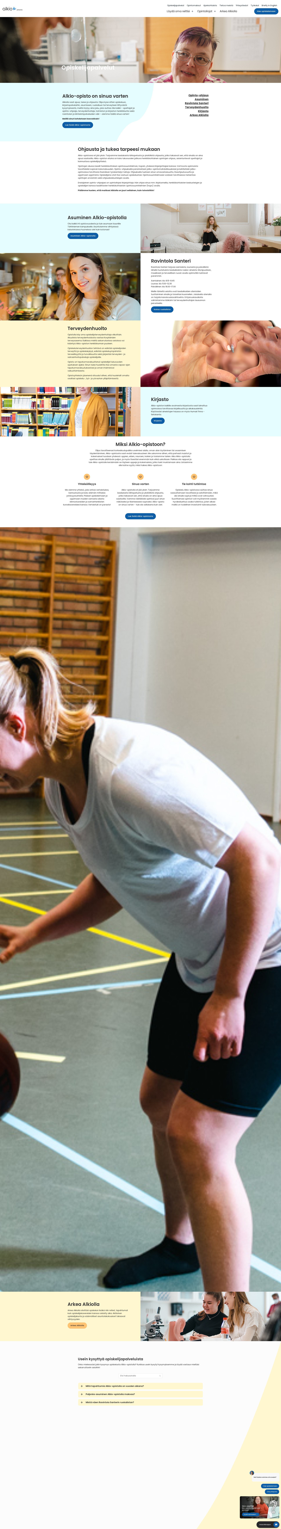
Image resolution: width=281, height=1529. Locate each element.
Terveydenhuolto (197, 107)
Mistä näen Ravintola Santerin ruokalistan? (110, 1402)
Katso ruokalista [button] (162, 309)
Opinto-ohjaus (198, 95)
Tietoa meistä (226, 5)
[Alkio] (12, 8)
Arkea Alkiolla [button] (77, 1325)
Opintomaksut (194, 5)
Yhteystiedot (242, 5)
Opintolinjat (204, 11)
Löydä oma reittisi (178, 11)
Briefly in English (269, 5)
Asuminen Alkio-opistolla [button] (82, 236)
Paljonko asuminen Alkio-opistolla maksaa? (110, 1394)
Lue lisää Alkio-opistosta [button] (77, 125)
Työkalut (255, 5)
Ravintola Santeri (197, 103)
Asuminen (202, 99)
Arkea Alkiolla (228, 11)
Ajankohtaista (210, 5)
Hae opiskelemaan (266, 11)
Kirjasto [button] (158, 420)
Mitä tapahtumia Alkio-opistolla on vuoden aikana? (115, 1386)
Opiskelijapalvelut (175, 5)
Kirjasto (203, 111)
